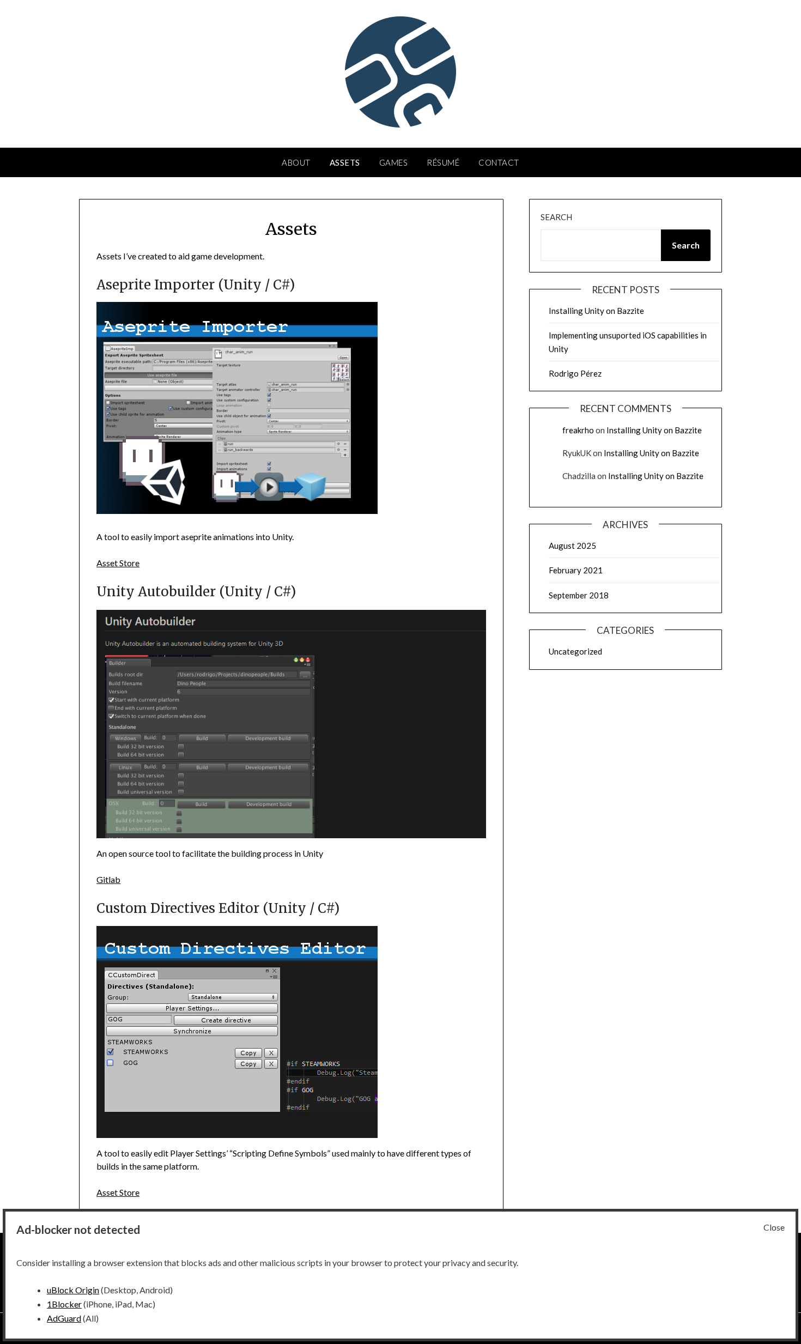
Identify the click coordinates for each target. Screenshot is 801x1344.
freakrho (578, 430)
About (296, 162)
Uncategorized (575, 651)
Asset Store (117, 563)
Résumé (443, 162)
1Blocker (64, 1304)
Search (556, 217)
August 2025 (572, 545)
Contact (498, 162)
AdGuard (64, 1318)
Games (393, 162)
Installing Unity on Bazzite (596, 311)
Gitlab (108, 879)
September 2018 (579, 595)
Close (774, 1227)
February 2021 (576, 570)
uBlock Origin (73, 1290)
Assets (345, 162)
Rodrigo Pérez (575, 373)
